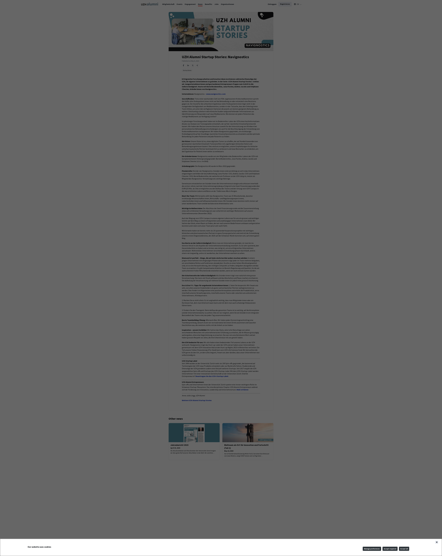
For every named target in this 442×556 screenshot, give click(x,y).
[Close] (436, 542)
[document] (221, 547)
